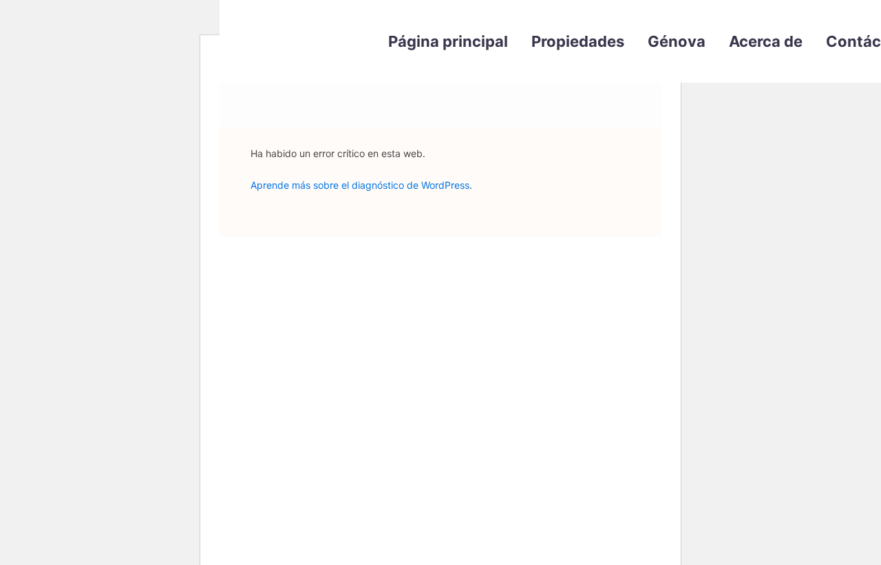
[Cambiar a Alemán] (660, 131)
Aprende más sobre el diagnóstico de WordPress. (361, 185)
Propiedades (577, 41)
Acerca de (766, 41)
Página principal (448, 41)
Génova (676, 41)
